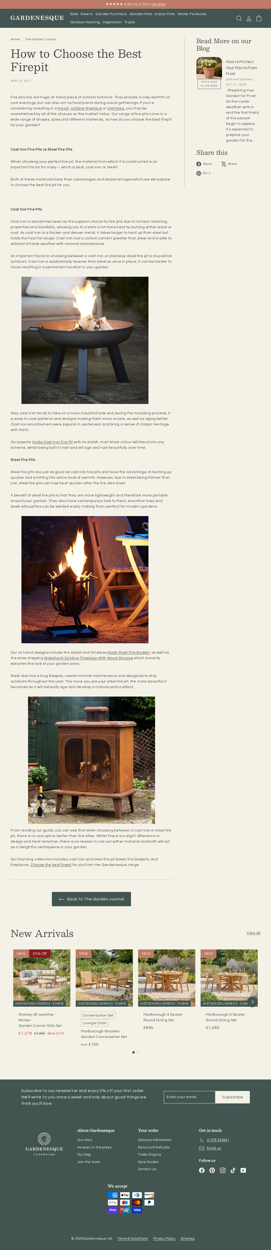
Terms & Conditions (132, 1238)
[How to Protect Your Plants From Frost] (209, 70)
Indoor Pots (165, 14)
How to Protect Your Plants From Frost (241, 68)
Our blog (84, 1154)
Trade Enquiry (149, 1154)
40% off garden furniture (112, 5)
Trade (129, 22)
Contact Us (147, 1169)
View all (253, 933)
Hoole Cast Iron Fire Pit (52, 442)
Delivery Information (154, 1140)
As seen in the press (94, 1147)
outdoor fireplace (86, 108)
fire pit (63, 108)
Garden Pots (140, 14)
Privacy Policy (164, 1238)
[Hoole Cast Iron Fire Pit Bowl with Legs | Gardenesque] (91, 340)
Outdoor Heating (85, 22)
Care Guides (148, 1162)
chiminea (115, 108)
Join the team (89, 1162)
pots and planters (209, 84)
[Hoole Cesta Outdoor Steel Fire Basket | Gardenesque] (91, 579)
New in (87, 14)
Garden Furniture (111, 14)
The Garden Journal (40, 39)
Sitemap (188, 1238)
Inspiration (112, 22)
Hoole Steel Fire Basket (128, 652)
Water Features (192, 14)
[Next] (252, 1002)
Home (16, 39)
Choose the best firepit (50, 865)
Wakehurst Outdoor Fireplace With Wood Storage (88, 658)
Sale (74, 14)
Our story (84, 1140)
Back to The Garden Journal (95, 899)
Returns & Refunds (153, 1147)
